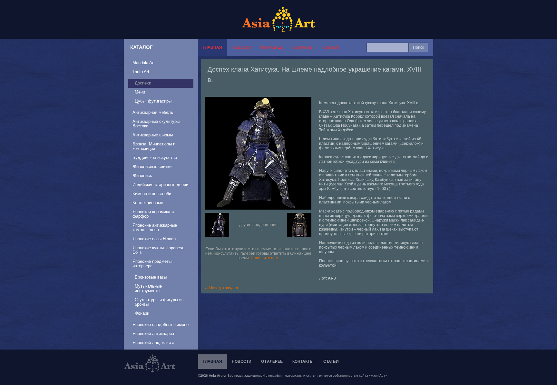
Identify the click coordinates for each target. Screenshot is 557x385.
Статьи (331, 47)
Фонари (142, 313)
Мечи (140, 92)
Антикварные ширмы (152, 135)
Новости (241, 47)
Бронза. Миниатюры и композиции (153, 146)
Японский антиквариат (154, 333)
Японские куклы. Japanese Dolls (158, 250)
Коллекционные (147, 202)
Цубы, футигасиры (153, 101)
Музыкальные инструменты (148, 288)
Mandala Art (143, 62)
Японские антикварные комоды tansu (154, 227)
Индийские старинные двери (160, 184)
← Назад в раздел (221, 288)
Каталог (141, 47)
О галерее (272, 47)
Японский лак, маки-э (153, 342)
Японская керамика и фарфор (153, 214)
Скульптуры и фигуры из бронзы (159, 302)
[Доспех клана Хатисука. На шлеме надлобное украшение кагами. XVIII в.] (261, 153)
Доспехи (143, 83)
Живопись (142, 175)
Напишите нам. (265, 258)
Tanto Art (140, 71)
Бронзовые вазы (151, 277)
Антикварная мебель (152, 112)
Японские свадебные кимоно (160, 324)
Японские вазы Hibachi (154, 238)
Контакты (303, 47)
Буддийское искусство (154, 157)
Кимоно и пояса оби (151, 193)
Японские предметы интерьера (151, 263)
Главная (212, 47)
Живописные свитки (151, 166)
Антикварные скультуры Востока (156, 123)
